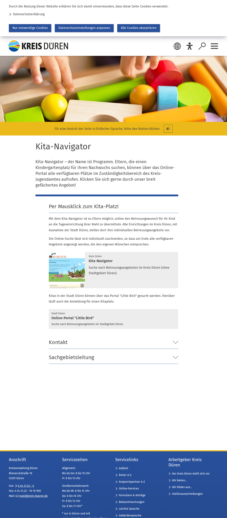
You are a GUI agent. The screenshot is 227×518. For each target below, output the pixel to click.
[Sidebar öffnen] (214, 46)
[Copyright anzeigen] (222, 117)
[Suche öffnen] (202, 46)
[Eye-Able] (189, 46)
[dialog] (113, 18)
